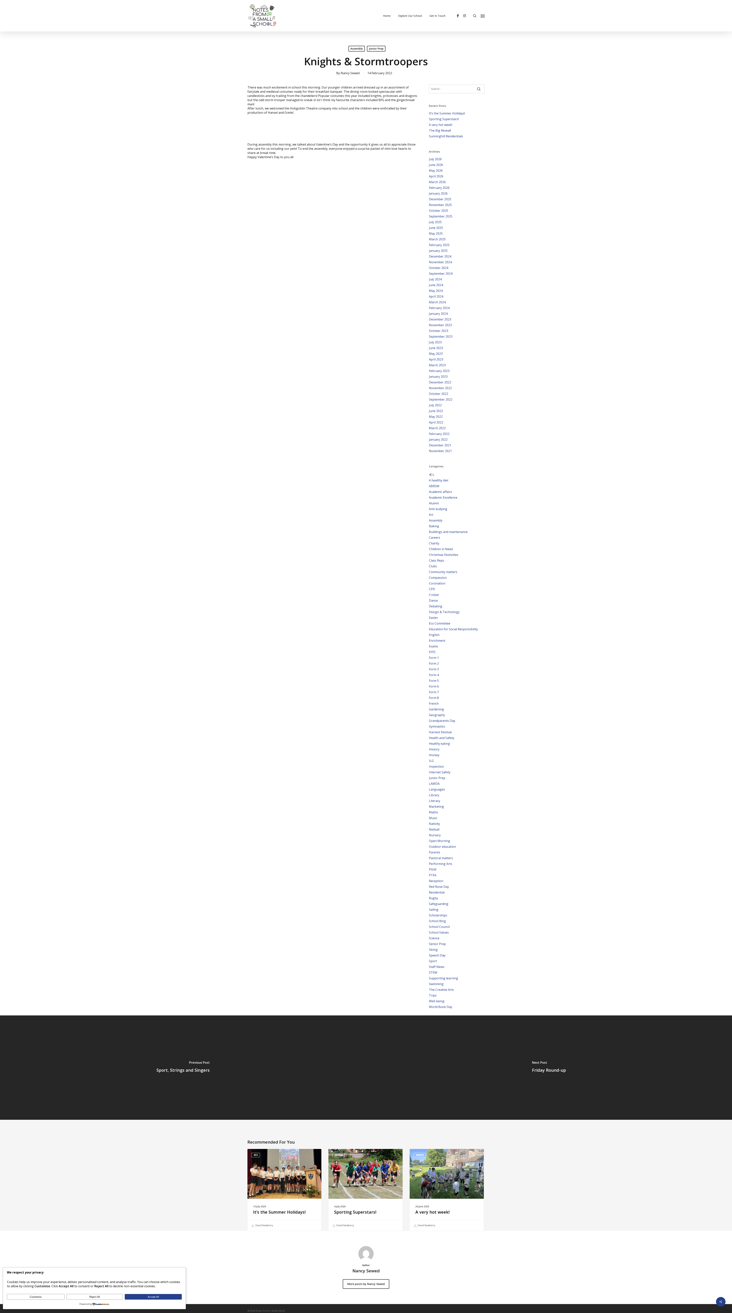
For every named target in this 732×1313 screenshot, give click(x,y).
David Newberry (264, 1225)
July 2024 (435, 279)
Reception (436, 881)
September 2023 (440, 336)
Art (431, 515)
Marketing (436, 806)
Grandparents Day (442, 721)
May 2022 (436, 417)
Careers (434, 537)
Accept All (153, 1296)
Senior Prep (437, 944)
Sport (433, 961)
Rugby (433, 898)
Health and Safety (441, 738)
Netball (434, 829)
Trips (433, 995)
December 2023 (440, 319)
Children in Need (441, 549)
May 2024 (436, 291)
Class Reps (436, 560)
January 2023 (438, 376)
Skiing (433, 950)
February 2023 (439, 371)
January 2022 (438, 439)
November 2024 (440, 262)
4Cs (431, 475)
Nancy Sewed (350, 73)
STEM (433, 972)
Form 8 (434, 698)
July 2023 (435, 342)
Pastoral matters (441, 858)
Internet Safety (439, 772)
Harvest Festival (440, 732)
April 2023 (436, 359)
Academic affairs (440, 492)
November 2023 (440, 325)
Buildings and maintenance (448, 532)
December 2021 (440, 445)
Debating (435, 606)
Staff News (436, 967)
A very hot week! (440, 125)
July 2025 (435, 222)
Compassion (438, 578)
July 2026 (435, 159)
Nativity (434, 824)
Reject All (94, 1296)
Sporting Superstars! (444, 119)
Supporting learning (443, 978)
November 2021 (440, 451)
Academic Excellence (443, 497)
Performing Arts (440, 864)
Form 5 (434, 681)
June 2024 (436, 285)
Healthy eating (439, 743)
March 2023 (437, 365)
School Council (439, 927)
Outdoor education (442, 846)
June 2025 (436, 228)
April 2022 (436, 422)
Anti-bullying (438, 509)
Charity (434, 543)
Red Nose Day (439, 887)
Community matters (443, 572)
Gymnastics (437, 726)
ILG (431, 761)
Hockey (434, 755)
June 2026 (436, 165)
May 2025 (436, 233)
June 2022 (436, 411)
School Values (439, 932)
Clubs (433, 566)
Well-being (436, 1001)
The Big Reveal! (440, 130)
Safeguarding (438, 904)
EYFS (432, 652)
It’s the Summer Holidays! (447, 113)
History (434, 749)
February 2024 (439, 308)
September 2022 (440, 399)
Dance (433, 600)
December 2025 (440, 199)
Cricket (434, 595)
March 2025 (437, 239)
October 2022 (438, 394)
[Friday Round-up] (549, 1067)
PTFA (432, 875)
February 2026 (439, 188)
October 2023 (438, 331)
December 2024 (440, 256)
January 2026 (438, 193)
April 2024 (436, 296)
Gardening (436, 709)
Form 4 (434, 675)
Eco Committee (439, 623)
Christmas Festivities (443, 555)
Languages (437, 789)
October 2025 (438, 211)
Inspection (436, 766)
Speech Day (437, 955)
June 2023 (436, 348)
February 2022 (439, 434)
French (434, 703)
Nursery (435, 835)
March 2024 (437, 302)
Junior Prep (376, 48)
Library (434, 795)
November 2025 (440, 205)
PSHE (433, 869)
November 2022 (440, 388)
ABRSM (434, 486)
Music (433, 818)
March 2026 (437, 182)
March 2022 (437, 428)
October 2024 (438, 268)
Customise (36, 1296)
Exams (433, 646)
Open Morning (439, 841)
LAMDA (434, 784)
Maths (433, 812)
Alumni (434, 503)
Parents (434, 852)
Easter (433, 618)
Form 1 (434, 658)
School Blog (437, 921)
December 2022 (440, 382)
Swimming (436, 984)
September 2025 (440, 216)
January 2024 (438, 314)
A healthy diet (438, 480)
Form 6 (434, 686)
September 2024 (440, 273)
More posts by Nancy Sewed (366, 1284)
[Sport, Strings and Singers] (183, 1067)
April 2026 (436, 176)
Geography (437, 715)
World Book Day (440, 1007)
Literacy (434, 801)
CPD (432, 589)
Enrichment (437, 640)
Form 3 (434, 669)
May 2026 (436, 170)
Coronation (437, 583)
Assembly (356, 48)
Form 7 (434, 692)
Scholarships (438, 915)
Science (434, 938)
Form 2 (434, 663)
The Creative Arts (441, 990)
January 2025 (438, 251)
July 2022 (435, 405)
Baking (434, 526)
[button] (483, 16)
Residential (437, 892)
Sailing (433, 909)
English (434, 635)
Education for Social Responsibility (453, 629)
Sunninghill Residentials (446, 136)
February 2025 (439, 245)
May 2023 (436, 354)
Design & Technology (444, 612)
